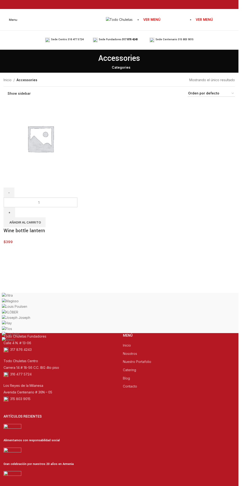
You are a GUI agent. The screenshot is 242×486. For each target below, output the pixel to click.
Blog (126, 378)
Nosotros (130, 354)
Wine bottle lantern (24, 230)
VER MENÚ (151, 20)
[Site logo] (119, 19)
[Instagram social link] (116, 4)
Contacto (130, 386)
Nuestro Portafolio (137, 362)
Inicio (8, 80)
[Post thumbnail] (12, 431)
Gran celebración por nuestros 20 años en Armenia (39, 464)
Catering (129, 370)
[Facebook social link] (110, 4)
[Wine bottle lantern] (41, 138)
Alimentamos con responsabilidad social (32, 440)
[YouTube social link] (122, 4)
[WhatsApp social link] (128, 4)
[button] (25, 222)
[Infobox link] (64, 40)
